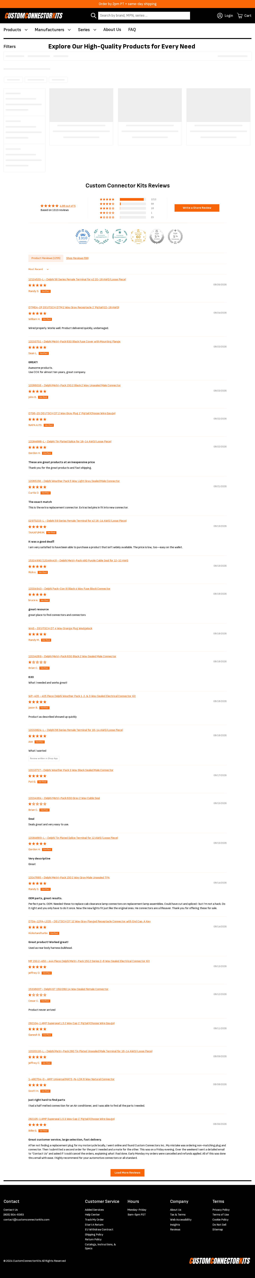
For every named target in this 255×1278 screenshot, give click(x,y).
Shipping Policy (94, 1234)
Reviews (175, 1229)
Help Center (92, 1214)
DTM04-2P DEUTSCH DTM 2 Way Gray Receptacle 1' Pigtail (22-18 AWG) (73, 307)
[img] (58, 206)
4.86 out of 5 (68, 206)
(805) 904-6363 (14, 1214)
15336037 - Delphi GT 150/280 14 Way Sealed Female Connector (68, 989)
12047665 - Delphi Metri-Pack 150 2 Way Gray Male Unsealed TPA (69, 877)
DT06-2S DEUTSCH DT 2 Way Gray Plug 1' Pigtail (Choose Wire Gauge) (71, 413)
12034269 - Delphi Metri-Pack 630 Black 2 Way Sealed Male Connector (72, 656)
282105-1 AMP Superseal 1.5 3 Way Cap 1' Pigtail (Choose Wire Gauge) (71, 1119)
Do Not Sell (219, 1225)
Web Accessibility (181, 1219)
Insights (175, 1225)
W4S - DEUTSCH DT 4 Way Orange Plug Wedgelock (60, 628)
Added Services (94, 1210)
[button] (107, 199)
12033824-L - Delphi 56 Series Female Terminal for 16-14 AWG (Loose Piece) (75, 730)
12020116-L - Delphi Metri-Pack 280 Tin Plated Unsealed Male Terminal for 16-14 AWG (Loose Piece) (90, 1051)
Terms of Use (220, 1214)
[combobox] (144, 16)
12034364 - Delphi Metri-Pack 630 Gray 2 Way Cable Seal (64, 798)
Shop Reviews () (77, 258)
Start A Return (94, 1225)
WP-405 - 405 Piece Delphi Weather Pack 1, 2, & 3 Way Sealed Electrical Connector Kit (82, 696)
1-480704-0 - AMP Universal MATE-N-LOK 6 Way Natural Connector (71, 1079)
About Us (112, 29)
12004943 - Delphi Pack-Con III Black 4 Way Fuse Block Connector (69, 589)
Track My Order (94, 1219)
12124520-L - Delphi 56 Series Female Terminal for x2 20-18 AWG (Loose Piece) (77, 279)
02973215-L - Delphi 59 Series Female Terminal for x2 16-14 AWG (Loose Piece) (77, 521)
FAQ (132, 29)
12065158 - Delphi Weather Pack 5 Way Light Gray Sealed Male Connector (74, 481)
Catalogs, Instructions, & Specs (100, 1246)
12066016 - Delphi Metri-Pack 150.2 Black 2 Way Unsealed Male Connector (74, 385)
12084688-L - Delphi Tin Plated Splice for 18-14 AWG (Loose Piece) (69, 441)
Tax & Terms (178, 1214)
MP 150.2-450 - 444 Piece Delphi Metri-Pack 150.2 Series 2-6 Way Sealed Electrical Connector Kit (89, 961)
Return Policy (93, 1239)
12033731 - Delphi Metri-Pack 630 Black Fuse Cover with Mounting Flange (74, 341)
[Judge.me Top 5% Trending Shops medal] (175, 236)
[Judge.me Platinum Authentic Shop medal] (101, 236)
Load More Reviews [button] (127, 1172)
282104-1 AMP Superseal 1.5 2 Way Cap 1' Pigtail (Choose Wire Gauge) (71, 1023)
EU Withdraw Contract (99, 1229)
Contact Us (11, 1210)
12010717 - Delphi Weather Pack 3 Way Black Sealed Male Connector (70, 770)
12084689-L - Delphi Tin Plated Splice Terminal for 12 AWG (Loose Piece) (73, 838)
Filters (10, 46)
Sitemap (217, 1229)
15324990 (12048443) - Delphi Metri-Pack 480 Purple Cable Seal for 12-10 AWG (78, 560)
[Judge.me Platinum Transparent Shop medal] (119, 236)
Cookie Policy (220, 1219)
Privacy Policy (221, 1210)
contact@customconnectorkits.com (26, 1219)
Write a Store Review (197, 208)
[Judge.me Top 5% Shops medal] (156, 236)
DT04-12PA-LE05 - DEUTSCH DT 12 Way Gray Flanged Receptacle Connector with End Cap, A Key (89, 921)
